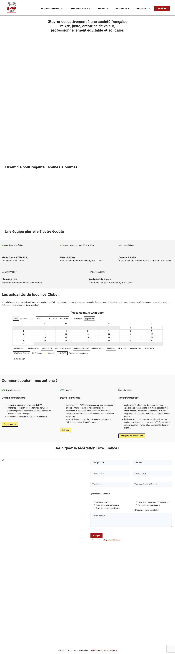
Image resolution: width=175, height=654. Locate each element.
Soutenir (102, 8)
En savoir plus (10, 424)
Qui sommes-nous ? (79, 8)
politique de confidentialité (111, 540)
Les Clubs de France (50, 8)
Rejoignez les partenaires (131, 436)
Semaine (24, 318)
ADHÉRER (162, 8)
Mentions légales (110, 650)
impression (19, 359)
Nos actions (121, 8)
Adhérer (65, 430)
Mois (16, 318)
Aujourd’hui (89, 318)
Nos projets (142, 8)
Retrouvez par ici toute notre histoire (23, 219)
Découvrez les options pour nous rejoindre (110, 213)
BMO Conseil (97, 650)
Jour (32, 318)
